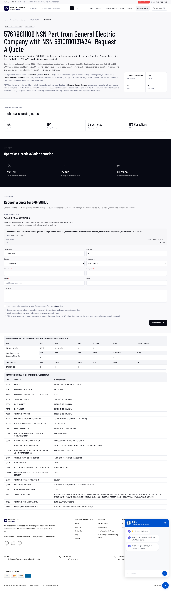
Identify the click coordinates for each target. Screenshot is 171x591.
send (165, 573)
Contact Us (78, 531)
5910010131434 (35, 20)
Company (90, 269)
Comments (7, 288)
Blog (76, 535)
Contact (129, 8)
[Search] (72, 8)
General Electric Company (18, 20)
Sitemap (77, 538)
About (122, 8)
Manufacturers (110, 8)
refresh (165, 522)
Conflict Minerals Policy (106, 531)
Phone (89, 278)
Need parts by (91, 259)
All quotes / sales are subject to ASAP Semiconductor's (35, 306)
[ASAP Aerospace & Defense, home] (14, 8)
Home (91, 8)
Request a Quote (142, 8)
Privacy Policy (102, 523)
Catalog (98, 8)
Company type (9, 259)
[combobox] (55, 8)
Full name (8, 269)
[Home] (11, 520)
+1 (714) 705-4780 (160, 2)
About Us (78, 527)
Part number (8, 249)
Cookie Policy (102, 527)
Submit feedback (159, 585)
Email (6, 278)
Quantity (89, 249)
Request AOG (144, 2)
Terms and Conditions (55, 306)
